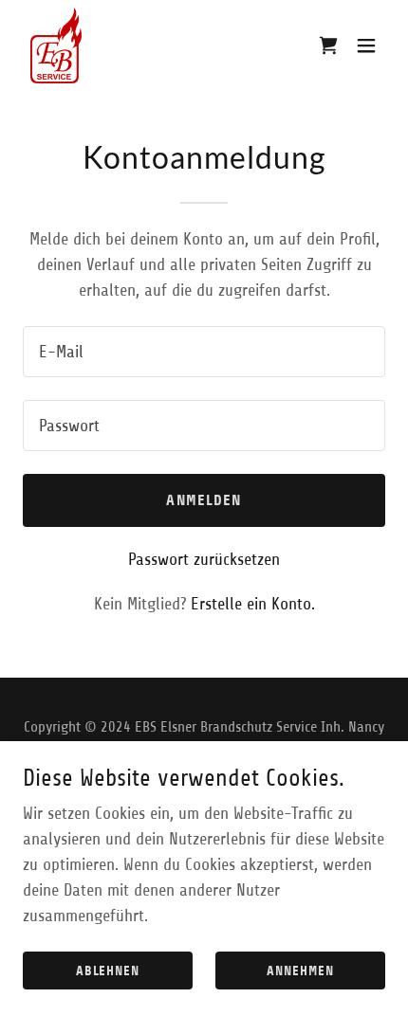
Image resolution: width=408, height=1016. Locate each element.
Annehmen (300, 971)
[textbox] (204, 351)
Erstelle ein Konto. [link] (253, 603)
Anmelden (203, 500)
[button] (366, 45)
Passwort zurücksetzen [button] (204, 559)
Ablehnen (108, 971)
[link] (56, 45)
